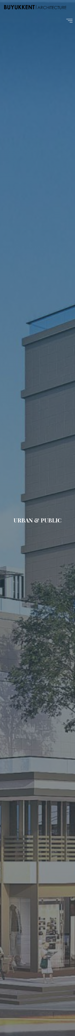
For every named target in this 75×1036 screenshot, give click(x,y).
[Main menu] (69, 20)
